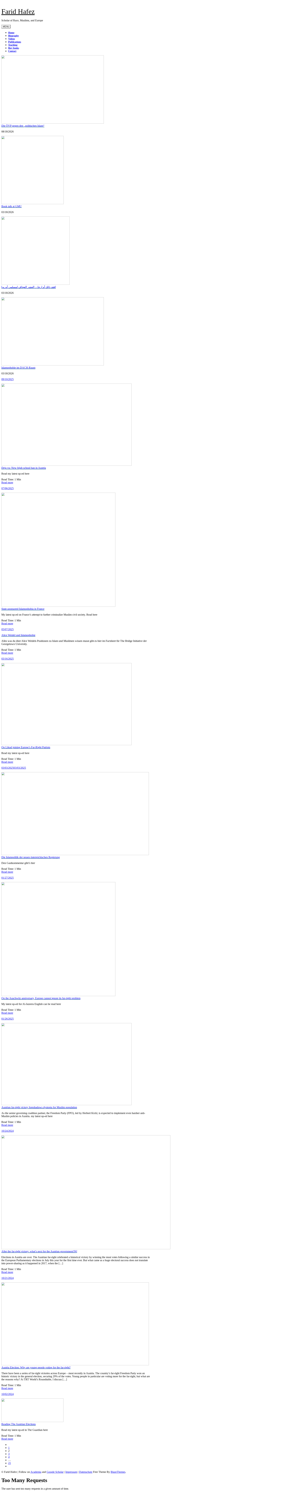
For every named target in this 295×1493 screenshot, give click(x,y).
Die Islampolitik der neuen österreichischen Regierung (30, 857)
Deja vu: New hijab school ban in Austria (23, 467)
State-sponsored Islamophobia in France (22, 608)
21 (9, 1463)
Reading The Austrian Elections (18, 1424)
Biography (13, 35)
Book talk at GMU (11, 206)
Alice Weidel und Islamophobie (18, 635)
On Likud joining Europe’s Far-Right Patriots (25, 747)
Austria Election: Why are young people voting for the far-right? (36, 1367)
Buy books (13, 48)
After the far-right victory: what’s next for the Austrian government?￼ (39, 1251)
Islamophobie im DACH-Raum (18, 367)
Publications (14, 42)
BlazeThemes (118, 1471)
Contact (12, 51)
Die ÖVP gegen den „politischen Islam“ (22, 125)
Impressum (71, 1471)
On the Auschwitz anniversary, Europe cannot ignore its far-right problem (40, 998)
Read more (7, 482)
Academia (35, 1471)
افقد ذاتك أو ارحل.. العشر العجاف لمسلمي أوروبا (28, 287)
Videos (11, 39)
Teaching (12, 45)
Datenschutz (85, 1471)
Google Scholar (55, 1471)
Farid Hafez (18, 11)
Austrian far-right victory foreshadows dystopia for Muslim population (39, 1107)
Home (11, 32)
